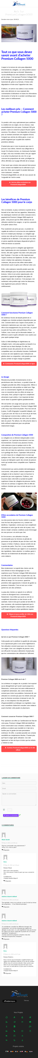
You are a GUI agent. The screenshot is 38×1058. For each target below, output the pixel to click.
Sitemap (26, 1000)
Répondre (6, 850)
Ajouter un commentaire (11, 815)
